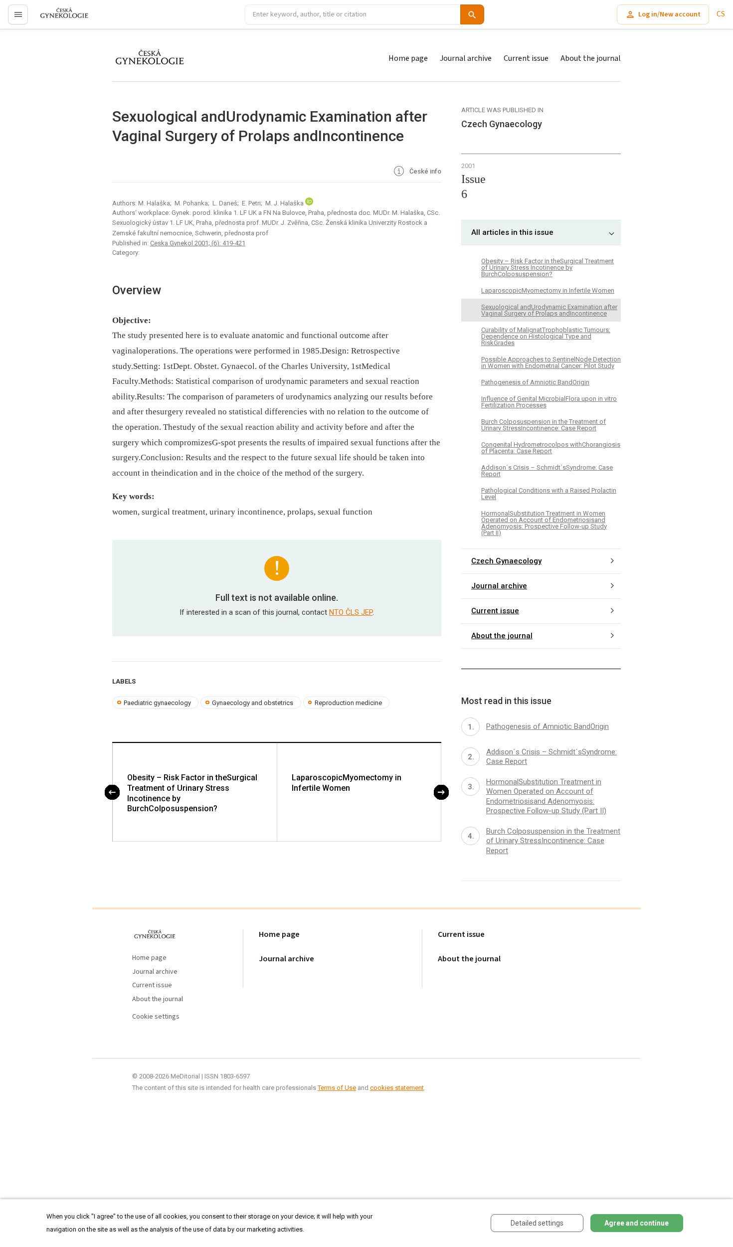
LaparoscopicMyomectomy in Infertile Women (346, 783)
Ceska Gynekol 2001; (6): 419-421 (197, 243)
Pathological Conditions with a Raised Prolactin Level (548, 494)
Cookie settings (156, 1017)
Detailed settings (537, 1223)
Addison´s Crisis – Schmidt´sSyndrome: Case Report (547, 471)
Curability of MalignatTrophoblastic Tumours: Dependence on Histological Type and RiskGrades (545, 336)
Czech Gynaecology (506, 560)
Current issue (526, 58)
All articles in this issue (512, 232)
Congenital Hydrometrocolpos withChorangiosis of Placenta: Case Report (550, 448)
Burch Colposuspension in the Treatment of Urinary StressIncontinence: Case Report (543, 425)
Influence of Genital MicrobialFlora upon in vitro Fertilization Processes (549, 402)
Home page (408, 58)
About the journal (590, 58)
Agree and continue (636, 1223)
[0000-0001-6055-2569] (309, 203)
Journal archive (466, 58)
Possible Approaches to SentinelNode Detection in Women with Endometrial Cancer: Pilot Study (551, 362)
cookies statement (397, 1087)
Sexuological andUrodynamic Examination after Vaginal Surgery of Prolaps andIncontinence (549, 310)
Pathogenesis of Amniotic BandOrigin (535, 382)
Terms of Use (337, 1087)
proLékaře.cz (58, 18)
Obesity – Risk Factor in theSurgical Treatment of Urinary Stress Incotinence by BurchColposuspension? (192, 793)
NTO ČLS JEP (350, 612)
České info (424, 171)
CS (721, 14)
